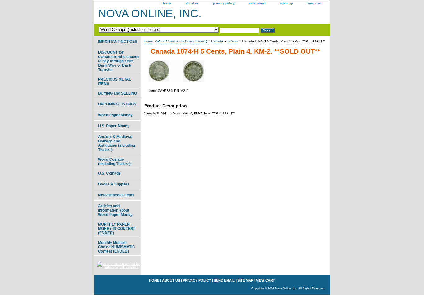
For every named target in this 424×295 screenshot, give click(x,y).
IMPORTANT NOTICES (117, 41)
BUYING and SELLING (117, 93)
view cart (314, 3)
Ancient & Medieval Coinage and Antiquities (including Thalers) (116, 143)
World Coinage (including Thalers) (181, 41)
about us (192, 3)
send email (257, 3)
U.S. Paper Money (113, 126)
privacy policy (224, 3)
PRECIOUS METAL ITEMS (114, 81)
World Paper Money (115, 115)
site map (286, 3)
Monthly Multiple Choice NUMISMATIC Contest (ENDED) (116, 246)
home (167, 3)
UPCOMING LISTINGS (117, 104)
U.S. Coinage (109, 173)
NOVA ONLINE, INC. (149, 13)
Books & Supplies (113, 184)
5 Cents (232, 41)
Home (148, 41)
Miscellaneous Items (116, 195)
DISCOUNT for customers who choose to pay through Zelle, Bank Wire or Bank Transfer (118, 61)
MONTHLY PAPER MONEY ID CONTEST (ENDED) (116, 228)
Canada (217, 41)
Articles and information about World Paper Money (115, 210)
